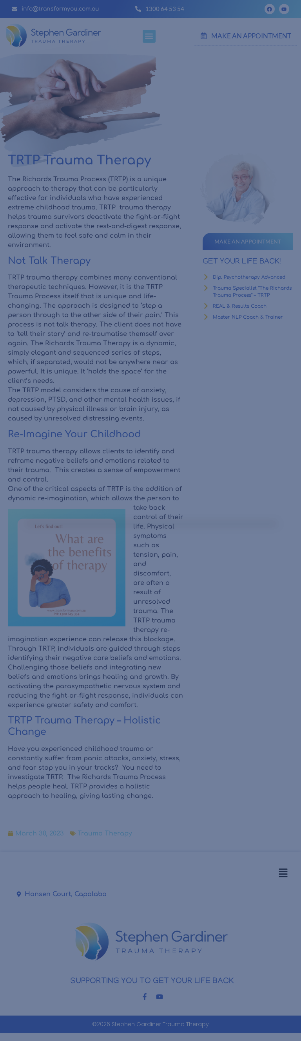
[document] (150, 520)
